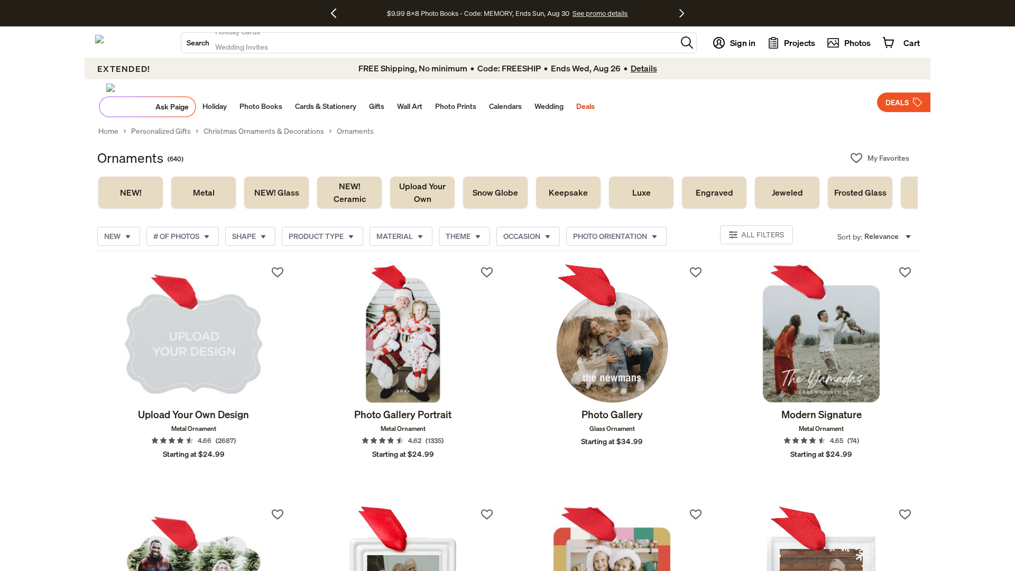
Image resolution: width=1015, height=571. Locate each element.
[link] (130, 192)
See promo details (600, 13)
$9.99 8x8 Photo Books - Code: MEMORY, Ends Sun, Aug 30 (478, 13)
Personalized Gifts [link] (161, 131)
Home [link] (108, 131)
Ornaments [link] (355, 131)
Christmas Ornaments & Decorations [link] (264, 131)
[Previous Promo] (337, 13)
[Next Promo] (681, 13)
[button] (687, 42)
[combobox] (428, 43)
